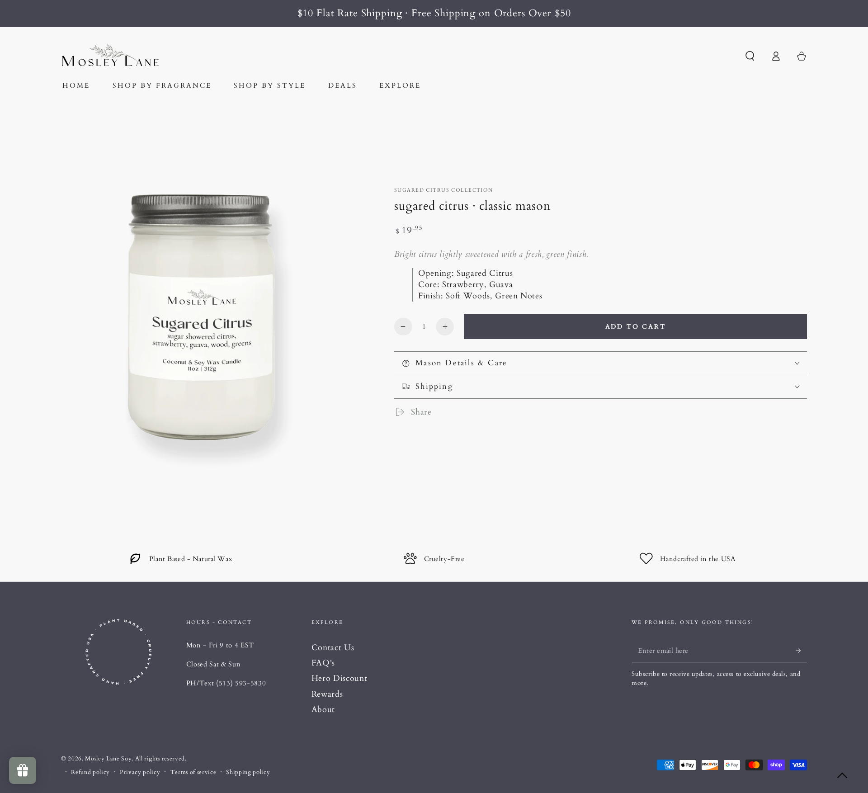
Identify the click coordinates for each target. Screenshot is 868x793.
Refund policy (90, 772)
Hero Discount (339, 678)
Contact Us (332, 647)
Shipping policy (248, 772)
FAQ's (323, 663)
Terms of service (193, 772)
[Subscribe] (801, 650)
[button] (750, 56)
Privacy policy (140, 772)
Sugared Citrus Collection (443, 190)
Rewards (327, 694)
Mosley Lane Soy (108, 759)
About (323, 709)
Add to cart (635, 326)
